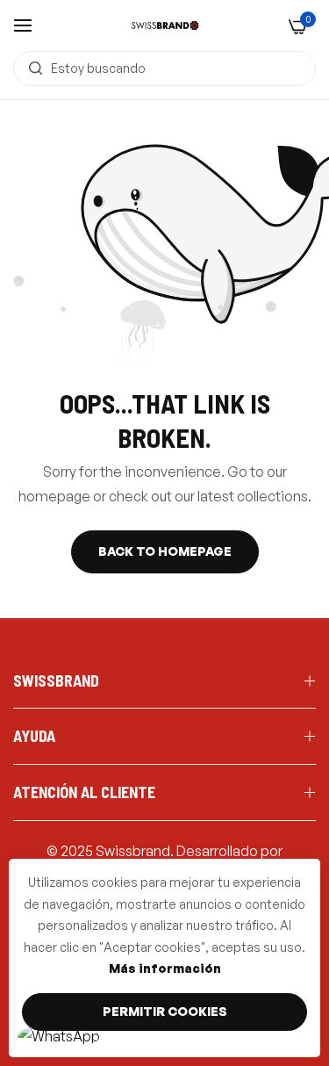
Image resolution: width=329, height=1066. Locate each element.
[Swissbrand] (164, 25)
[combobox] (164, 68)
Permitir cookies (165, 1011)
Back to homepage (165, 551)
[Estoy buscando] (31, 68)
